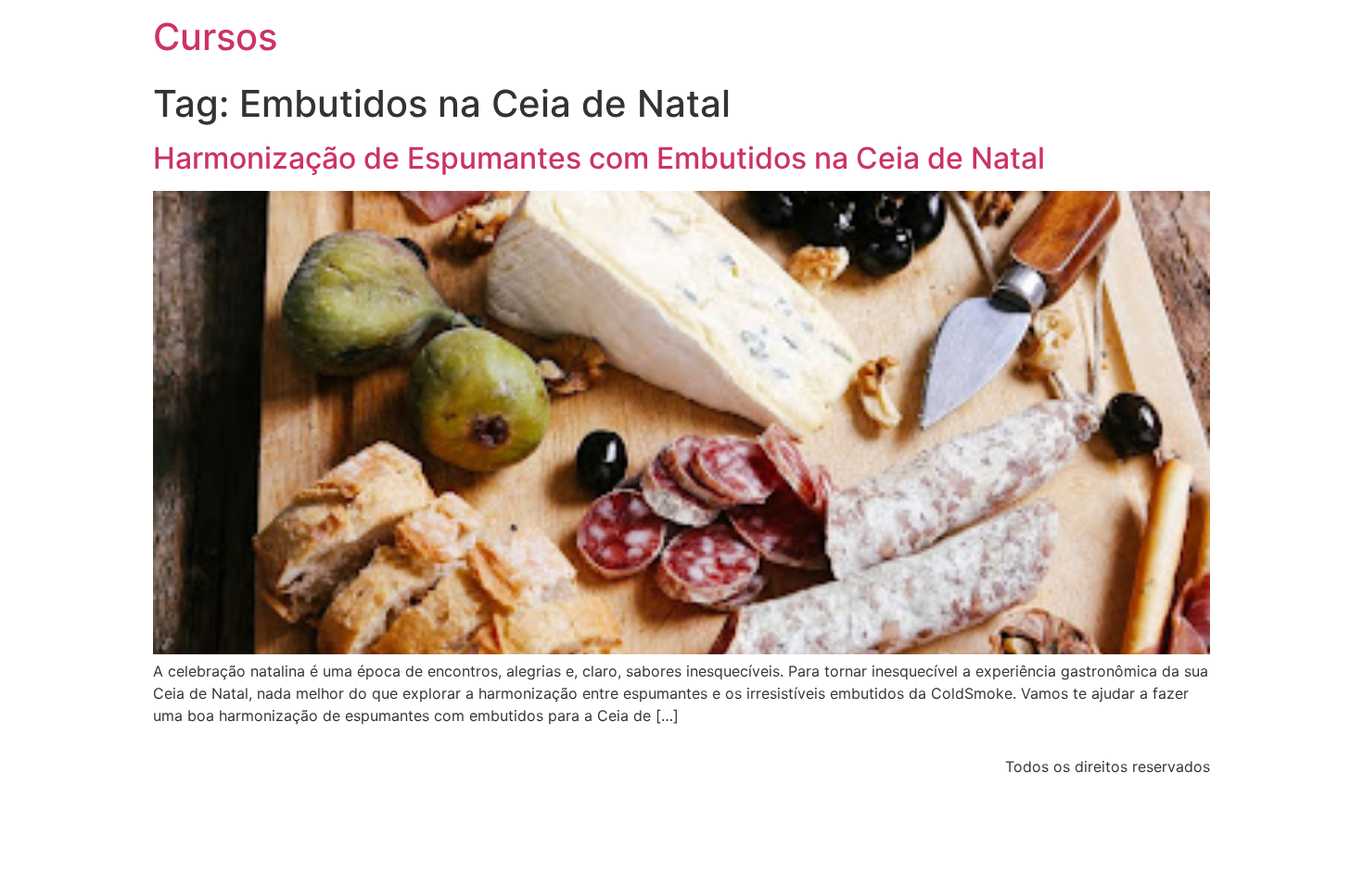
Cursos (215, 36)
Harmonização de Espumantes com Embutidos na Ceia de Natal (599, 158)
